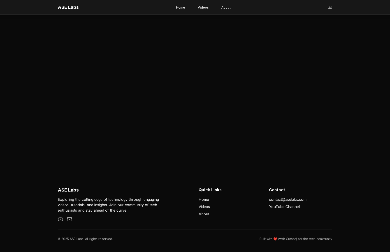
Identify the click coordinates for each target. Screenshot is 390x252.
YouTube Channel (284, 206)
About (226, 7)
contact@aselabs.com (287, 199)
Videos (203, 7)
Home (180, 7)
